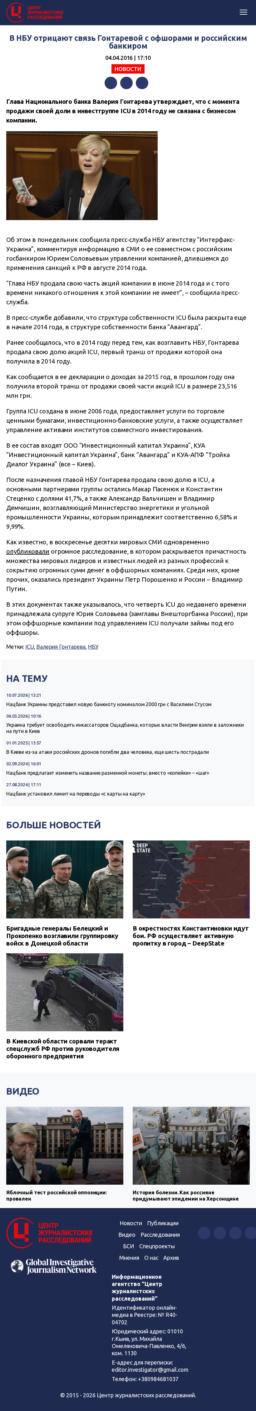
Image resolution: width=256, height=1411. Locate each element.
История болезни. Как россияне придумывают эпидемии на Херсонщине (186, 1195)
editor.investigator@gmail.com (150, 1369)
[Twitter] (126, 83)
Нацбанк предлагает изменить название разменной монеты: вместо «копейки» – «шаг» (107, 773)
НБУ (93, 646)
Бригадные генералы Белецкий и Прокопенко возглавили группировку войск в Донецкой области (62, 936)
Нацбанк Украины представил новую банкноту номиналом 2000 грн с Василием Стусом (109, 704)
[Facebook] (111, 83)
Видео (22, 1091)
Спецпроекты (157, 1246)
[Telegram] (142, 83)
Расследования (160, 1234)
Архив (171, 1257)
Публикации (163, 1223)
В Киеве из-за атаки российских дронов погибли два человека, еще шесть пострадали (107, 752)
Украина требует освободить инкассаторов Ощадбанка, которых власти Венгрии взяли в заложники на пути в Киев (125, 728)
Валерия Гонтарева (60, 646)
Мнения (129, 1257)
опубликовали (27, 551)
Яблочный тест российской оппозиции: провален (56, 1195)
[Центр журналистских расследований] (36, 12)
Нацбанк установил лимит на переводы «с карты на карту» (75, 794)
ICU (29, 646)
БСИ (128, 1246)
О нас (151, 1257)
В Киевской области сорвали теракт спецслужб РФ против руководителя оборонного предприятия (62, 1049)
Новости (128, 69)
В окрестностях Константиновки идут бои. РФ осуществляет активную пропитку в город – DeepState (191, 936)
